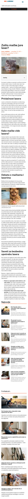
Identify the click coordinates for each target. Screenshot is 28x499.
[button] (22, 2)
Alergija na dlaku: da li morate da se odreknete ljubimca (17, 348)
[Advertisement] (14, 26)
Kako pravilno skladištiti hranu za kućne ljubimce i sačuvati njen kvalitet (18, 373)
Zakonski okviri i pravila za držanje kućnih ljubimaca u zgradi (18, 335)
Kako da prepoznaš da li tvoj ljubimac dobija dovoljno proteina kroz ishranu (17, 360)
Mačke (8, 54)
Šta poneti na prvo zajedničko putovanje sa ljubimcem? (18, 321)
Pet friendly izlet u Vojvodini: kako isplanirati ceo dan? (18, 308)
